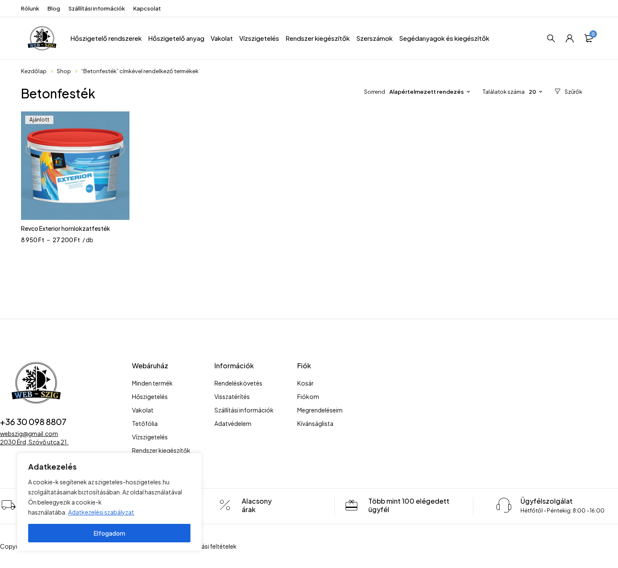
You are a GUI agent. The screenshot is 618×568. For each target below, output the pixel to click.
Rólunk (30, 8)
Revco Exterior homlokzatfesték (65, 228)
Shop (64, 71)
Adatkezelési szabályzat (101, 512)
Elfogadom (109, 533)
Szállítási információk (97, 8)
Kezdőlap (34, 71)
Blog (54, 8)
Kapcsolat (147, 8)
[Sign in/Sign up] (569, 38)
